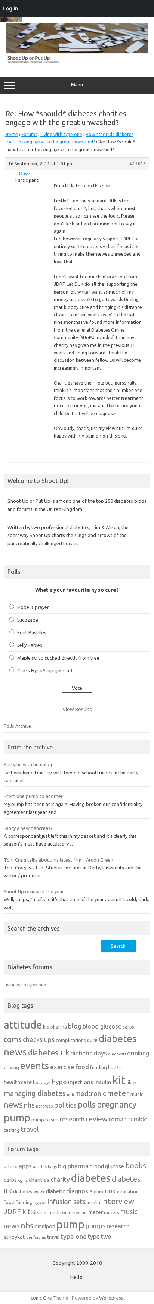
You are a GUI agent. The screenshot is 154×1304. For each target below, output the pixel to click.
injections (80, 1082)
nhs (29, 1105)
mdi (70, 1094)
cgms (13, 1039)
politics (65, 1105)
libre (131, 1082)
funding (98, 1067)
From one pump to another (33, 796)
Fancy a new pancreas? (28, 828)
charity (60, 1179)
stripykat (14, 1237)
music (136, 1094)
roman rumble (128, 1119)
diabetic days (88, 1053)
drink (99, 1192)
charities (39, 1180)
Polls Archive (17, 726)
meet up (79, 1212)
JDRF (12, 1211)
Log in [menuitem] (10, 8)
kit (119, 1080)
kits (35, 1212)
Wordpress (111, 1297)
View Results (77, 709)
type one (74, 1236)
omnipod (44, 1226)
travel (30, 1129)
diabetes (91, 1178)
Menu (77, 85)
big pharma (55, 1026)
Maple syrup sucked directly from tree (58, 657)
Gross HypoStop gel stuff (45, 670)
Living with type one (61, 134)
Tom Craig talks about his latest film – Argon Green (58, 859)
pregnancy (116, 1104)
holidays (42, 1082)
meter (118, 1093)
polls (87, 1104)
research (72, 1119)
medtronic (90, 1093)
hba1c (114, 1067)
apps (25, 1166)
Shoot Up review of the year (34, 891)
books (135, 1165)
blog (74, 1026)
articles (40, 1167)
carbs (128, 1026)
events (34, 1065)
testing (12, 1130)
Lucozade (27, 619)
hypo (59, 1081)
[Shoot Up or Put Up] (77, 61)
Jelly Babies (29, 645)
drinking (138, 1053)
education (128, 1191)
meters (111, 1212)
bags (52, 1167)
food (82, 1066)
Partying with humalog (28, 764)
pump (17, 1117)
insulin (102, 1082)
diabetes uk (48, 1052)
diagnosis (117, 1054)
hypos (40, 1202)
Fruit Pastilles (31, 632)
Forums (29, 134)
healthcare (18, 1082)
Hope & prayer (33, 607)
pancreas (44, 1106)
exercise (62, 1066)
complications (71, 1040)
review (97, 1119)
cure (92, 1040)
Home (11, 134)
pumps (95, 1225)
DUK (110, 1191)
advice (11, 1166)
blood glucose (102, 1026)
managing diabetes (35, 1093)
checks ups (39, 1039)
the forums (36, 1237)
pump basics (45, 1119)
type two (99, 1236)
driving (11, 1067)
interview (117, 1201)
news (13, 1104)
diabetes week (29, 1191)
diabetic (55, 1191)
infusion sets (67, 1201)
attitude (23, 1024)
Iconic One (41, 1297)
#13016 (138, 163)
